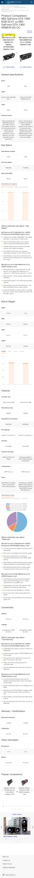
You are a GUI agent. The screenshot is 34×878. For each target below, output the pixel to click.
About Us (6, 857)
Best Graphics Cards (10, 836)
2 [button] (6, 807)
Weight (21, 351)
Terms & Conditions (9, 867)
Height (3, 351)
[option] (17, 791)
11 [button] (31, 807)
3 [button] (9, 807)
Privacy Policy (7, 864)
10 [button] (28, 807)
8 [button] (22, 807)
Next (31, 790)
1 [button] (3, 807)
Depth (15, 351)
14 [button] (18, 809)
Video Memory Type (7, 495)
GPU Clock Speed (7, 187)
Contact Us (6, 860)
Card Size (24, 498)
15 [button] (21, 809)
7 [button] (20, 807)
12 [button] (13, 809)
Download (8, 762)
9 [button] (25, 807)
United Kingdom (10, 875)
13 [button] (16, 809)
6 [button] (17, 807)
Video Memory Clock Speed (10, 498)
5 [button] (14, 807)
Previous (2, 790)
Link (8, 751)
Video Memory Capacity (9, 184)
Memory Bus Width (21, 187)
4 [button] (12, 807)
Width (10, 351)
